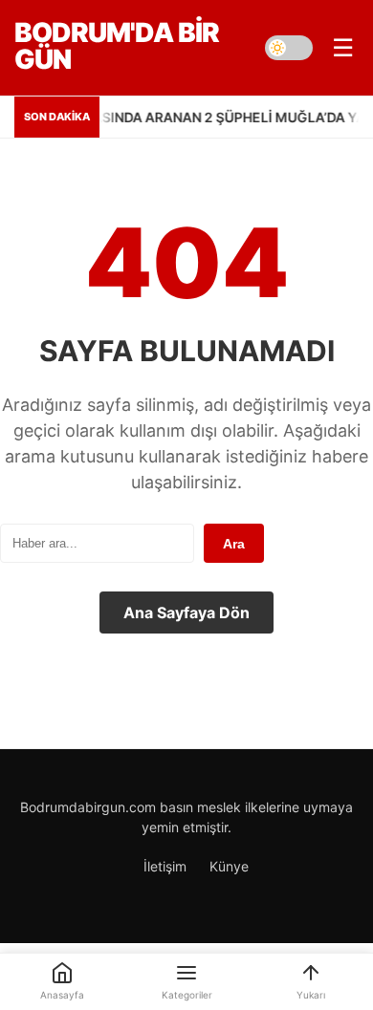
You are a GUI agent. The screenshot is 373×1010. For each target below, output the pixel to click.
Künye (229, 866)
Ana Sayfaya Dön (186, 612)
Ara (234, 543)
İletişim (164, 866)
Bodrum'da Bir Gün (116, 45)
